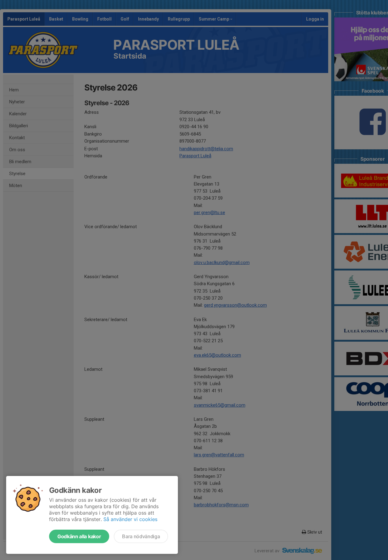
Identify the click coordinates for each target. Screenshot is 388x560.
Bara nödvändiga (141, 536)
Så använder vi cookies (130, 519)
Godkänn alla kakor (79, 536)
